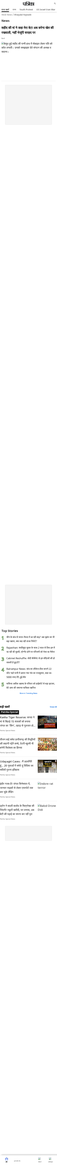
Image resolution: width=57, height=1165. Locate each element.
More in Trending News (28, 693)
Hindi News (6, 15)
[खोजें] (55, 3)
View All (53, 707)
